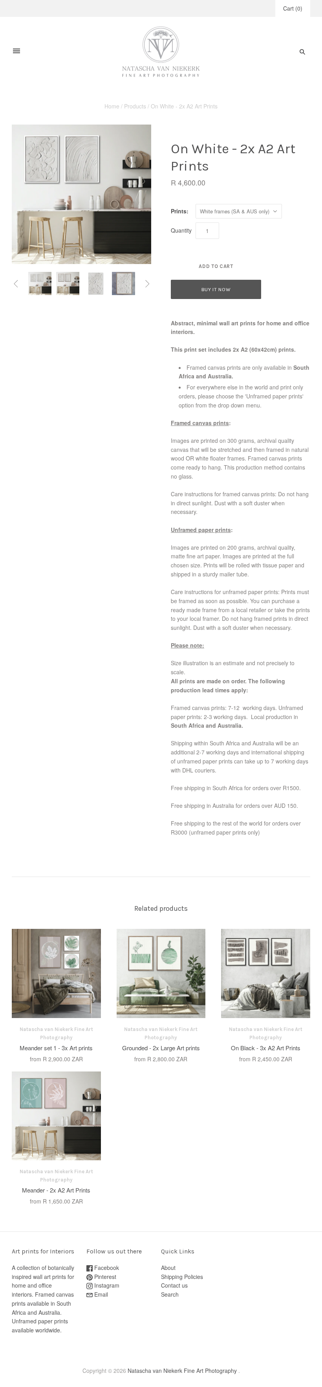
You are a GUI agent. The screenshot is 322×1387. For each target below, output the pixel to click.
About (168, 1267)
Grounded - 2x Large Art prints (161, 1048)
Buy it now (216, 289)
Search (170, 1294)
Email (100, 1294)
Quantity (181, 230)
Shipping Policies (182, 1277)
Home (111, 106)
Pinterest (104, 1277)
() (292, 8)
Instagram (106, 1285)
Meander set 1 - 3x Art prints (56, 1048)
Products (135, 106)
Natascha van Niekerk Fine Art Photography (182, 1370)
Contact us (174, 1285)
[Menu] (16, 52)
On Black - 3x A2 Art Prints (265, 1048)
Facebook (106, 1267)
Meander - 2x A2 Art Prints (56, 1190)
